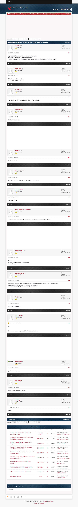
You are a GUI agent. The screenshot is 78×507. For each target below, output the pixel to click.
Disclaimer (36, 503)
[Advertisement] (39, 27)
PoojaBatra (40, 467)
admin (63, 463)
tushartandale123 (19, 250)
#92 (69, 75)
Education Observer (14, 13)
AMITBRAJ (64, 444)
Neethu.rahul (18, 68)
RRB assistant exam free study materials (20, 472)
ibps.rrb (64, 472)
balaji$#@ (17, 400)
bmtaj (40, 476)
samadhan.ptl (40, 457)
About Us (42, 503)
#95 (69, 157)
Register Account (66, 9)
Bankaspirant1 (40, 472)
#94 (69, 116)
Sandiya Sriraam (19, 109)
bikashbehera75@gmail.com (22, 209)
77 (47, 443)
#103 (69, 367)
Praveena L (17, 150)
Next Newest (66, 419)
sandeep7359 (18, 315)
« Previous (14, 39)
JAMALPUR (17, 89)
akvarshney (18, 45)
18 (47, 438)
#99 (69, 257)
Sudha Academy (66, 434)
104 (47, 457)
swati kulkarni (18, 380)
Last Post (59, 434)
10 (34, 39)
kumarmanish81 (19, 189)
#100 (69, 280)
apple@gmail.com (19, 170)
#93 (69, 97)
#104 (69, 387)
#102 (69, 323)
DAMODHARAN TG (19, 273)
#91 (69, 52)
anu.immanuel (40, 462)
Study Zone (33, 13)
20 (47, 448)
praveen (17, 296)
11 (36, 39)
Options (67, 42)
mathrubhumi (40, 452)
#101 (69, 303)
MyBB (32, 501)
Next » (39, 39)
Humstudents (18, 361)
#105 (69, 407)
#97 (69, 197)
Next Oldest (12, 419)
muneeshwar (40, 443)
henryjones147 (65, 439)
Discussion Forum (24, 13)
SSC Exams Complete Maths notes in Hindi (21, 467)
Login (56, 9)
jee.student (40, 438)
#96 (69, 177)
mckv (63, 448)
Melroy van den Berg (48, 501)
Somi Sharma (65, 453)
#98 (69, 216)
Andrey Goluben (66, 458)
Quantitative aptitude (15, 476)
